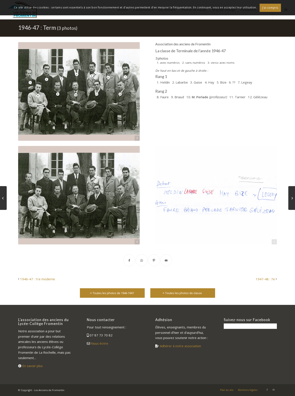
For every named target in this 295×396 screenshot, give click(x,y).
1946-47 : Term (47, 27)
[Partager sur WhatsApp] (142, 260)
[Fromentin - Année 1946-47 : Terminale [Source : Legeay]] (79, 195)
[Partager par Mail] (166, 260)
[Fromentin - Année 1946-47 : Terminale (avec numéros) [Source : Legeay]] (79, 91)
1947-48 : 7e (265, 279)
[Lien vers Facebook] (267, 389)
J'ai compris (270, 8)
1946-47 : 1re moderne (37, 279)
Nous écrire (99, 343)
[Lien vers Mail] (273, 389)
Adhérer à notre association (180, 346)
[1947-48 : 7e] (291, 198)
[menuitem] (227, 390)
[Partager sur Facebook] (129, 260)
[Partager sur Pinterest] (154, 260)
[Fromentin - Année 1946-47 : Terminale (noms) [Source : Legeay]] (216, 195)
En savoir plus (32, 366)
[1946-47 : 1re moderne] (3, 198)
